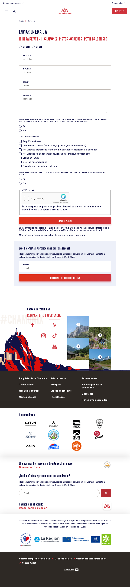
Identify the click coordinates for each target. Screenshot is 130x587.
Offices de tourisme (61, 391)
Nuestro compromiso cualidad (34, 559)
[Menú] (6, 11)
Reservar (119, 11)
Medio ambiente (27, 397)
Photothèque (58, 397)
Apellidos (27, 56)
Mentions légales (63, 559)
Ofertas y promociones (35, 162)
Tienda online (26, 384)
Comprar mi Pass (29, 467)
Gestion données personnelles (91, 559)
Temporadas (117, 3)
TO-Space (56, 384)
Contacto (31, 21)
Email (25, 82)
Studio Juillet (29, 563)
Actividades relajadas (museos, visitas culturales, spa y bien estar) (57, 154)
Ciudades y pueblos (11, 3)
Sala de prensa (58, 378)
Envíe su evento (90, 378)
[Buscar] (14, 11)
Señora (26, 47)
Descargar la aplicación (33, 507)
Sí (24, 126)
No (24, 130)
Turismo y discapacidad (94, 400)
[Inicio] (65, 11)
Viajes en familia (31, 158)
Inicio (21, 21)
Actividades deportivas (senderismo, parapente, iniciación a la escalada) (60, 149)
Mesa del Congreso (29, 391)
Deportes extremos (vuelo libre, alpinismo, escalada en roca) (54, 145)
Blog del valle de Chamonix (33, 378)
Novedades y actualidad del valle (40, 166)
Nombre (26, 69)
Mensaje (27, 95)
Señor (39, 47)
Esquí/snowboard (32, 141)
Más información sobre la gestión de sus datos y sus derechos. (52, 235)
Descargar (87, 394)
